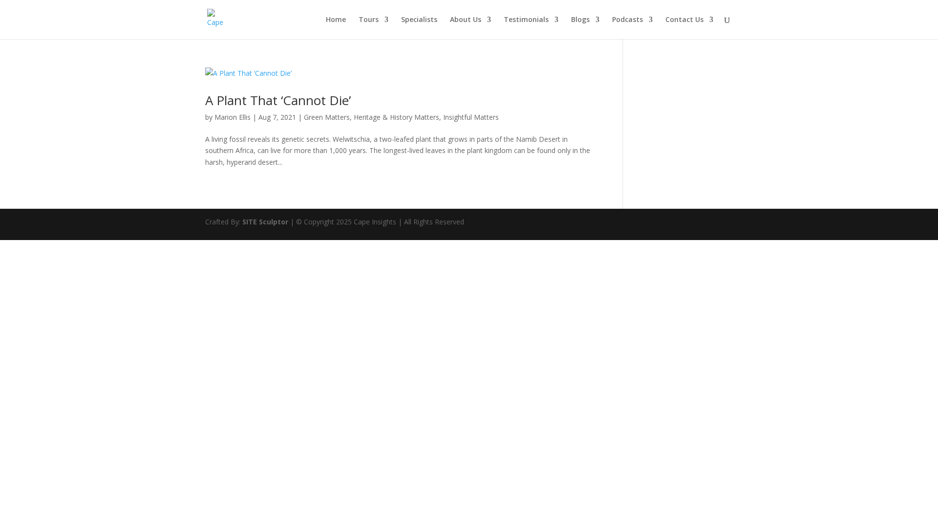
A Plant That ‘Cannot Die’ (278, 100)
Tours (369, 20)
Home (336, 20)
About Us (465, 20)
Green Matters (327, 117)
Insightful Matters (471, 117)
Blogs (580, 20)
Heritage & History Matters (396, 117)
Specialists (419, 20)
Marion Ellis (232, 117)
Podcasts (627, 20)
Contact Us (684, 20)
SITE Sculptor (265, 221)
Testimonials (526, 20)
